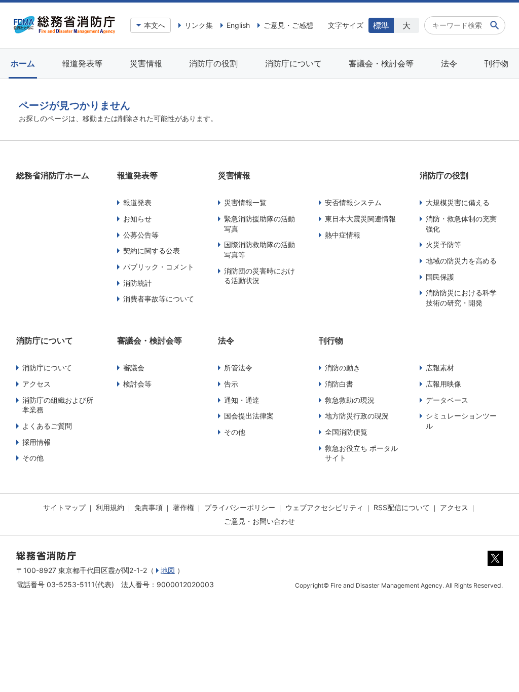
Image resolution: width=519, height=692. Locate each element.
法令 (449, 63)
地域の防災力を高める (461, 260)
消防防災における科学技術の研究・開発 (461, 297)
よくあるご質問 (47, 425)
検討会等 (137, 383)
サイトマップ (64, 507)
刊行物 (496, 63)
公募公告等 (141, 234)
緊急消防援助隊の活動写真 (259, 223)
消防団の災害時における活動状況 (259, 275)
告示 (231, 383)
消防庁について (293, 63)
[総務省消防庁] (64, 31)
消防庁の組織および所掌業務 (57, 405)
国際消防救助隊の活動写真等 (259, 249)
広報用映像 (443, 383)
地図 (168, 570)
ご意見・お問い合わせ (259, 521)
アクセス (36, 383)
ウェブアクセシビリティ (324, 507)
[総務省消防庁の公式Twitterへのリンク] (495, 563)
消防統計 (137, 283)
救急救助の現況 (350, 400)
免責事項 (148, 507)
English (238, 25)
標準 (381, 25)
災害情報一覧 (245, 202)
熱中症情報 (342, 234)
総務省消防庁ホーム (52, 175)
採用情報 (36, 442)
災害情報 (146, 63)
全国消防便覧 (346, 432)
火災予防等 (443, 244)
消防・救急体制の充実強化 (461, 223)
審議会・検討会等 (381, 63)
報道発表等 (82, 63)
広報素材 (440, 367)
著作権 (183, 507)
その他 (33, 457)
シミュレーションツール (461, 420)
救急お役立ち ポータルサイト (361, 453)
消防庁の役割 (213, 63)
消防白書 (339, 383)
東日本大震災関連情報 (360, 218)
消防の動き (342, 367)
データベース (447, 400)
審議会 (133, 367)
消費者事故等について (158, 298)
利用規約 (110, 507)
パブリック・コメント (158, 266)
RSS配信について (402, 507)
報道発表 (137, 202)
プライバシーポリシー (239, 507)
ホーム (23, 63)
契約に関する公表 (151, 250)
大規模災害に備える (458, 202)
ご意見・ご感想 (288, 25)
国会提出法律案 (249, 415)
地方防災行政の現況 (357, 415)
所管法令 (238, 367)
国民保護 (440, 277)
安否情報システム (353, 202)
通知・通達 (242, 400)
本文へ (154, 25)
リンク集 (198, 25)
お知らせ (137, 218)
